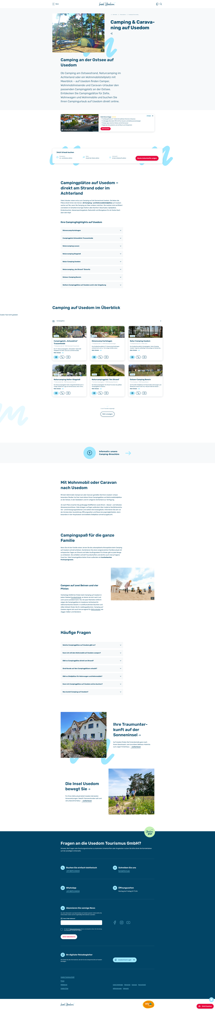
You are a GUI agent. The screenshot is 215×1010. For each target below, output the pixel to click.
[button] (149, 832)
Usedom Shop (64, 988)
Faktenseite (126, 988)
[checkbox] (62, 929)
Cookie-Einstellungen (118, 984)
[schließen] (153, 116)
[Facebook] (115, 923)
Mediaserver (64, 984)
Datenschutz (127, 984)
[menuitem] (81, 977)
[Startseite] (107, 4)
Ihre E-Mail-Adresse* (69, 918)
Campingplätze (61, 321)
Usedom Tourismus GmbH (67, 977)
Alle (53, 321)
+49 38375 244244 (73, 871)
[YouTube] (128, 923)
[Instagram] (122, 923)
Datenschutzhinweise (75, 929)
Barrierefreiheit (142, 984)
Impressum (134, 984)
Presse (62, 981)
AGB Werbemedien (117, 988)
